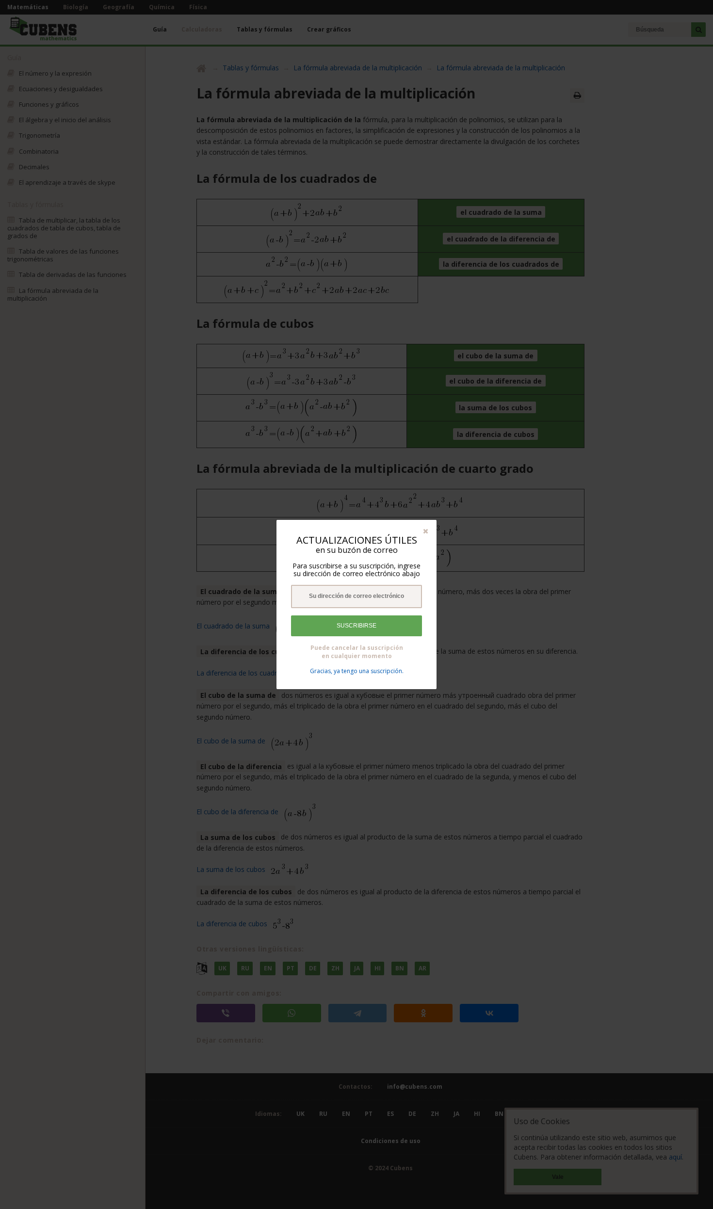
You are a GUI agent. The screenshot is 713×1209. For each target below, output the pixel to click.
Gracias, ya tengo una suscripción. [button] (357, 671)
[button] (426, 531)
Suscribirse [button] (356, 625)
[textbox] (356, 596)
